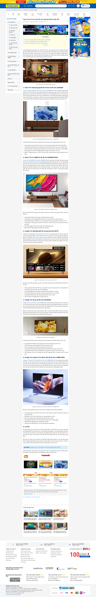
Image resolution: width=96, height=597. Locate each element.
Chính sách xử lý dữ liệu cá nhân (28, 560)
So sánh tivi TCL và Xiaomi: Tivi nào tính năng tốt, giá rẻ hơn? (45, 447)
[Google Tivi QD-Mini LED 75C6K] (30, 465)
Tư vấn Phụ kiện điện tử (13, 43)
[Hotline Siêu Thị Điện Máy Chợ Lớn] (45, 495)
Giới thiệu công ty (10, 551)
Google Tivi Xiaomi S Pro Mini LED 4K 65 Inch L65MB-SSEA (38, 360)
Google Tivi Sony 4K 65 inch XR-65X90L (33, 302)
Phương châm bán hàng (11, 554)
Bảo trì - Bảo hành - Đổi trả (27, 552)
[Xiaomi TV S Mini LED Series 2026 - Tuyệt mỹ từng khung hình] (45, 30)
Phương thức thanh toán (56, 554)
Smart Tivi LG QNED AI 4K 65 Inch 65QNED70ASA (36, 160)
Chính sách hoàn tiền (25, 551)
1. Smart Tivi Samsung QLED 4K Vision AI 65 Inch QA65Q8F (37, 39)
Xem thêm (45, 45)
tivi (38, 450)
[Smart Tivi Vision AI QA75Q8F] (60, 465)
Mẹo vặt (10, 78)
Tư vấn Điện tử (25, 10)
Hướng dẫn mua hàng (56, 552)
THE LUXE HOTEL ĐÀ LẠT (55, 574)
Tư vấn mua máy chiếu (13, 48)
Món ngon (10, 89)
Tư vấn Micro (12, 40)
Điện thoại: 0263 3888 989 (54, 580)
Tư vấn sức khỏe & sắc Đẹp (13, 74)
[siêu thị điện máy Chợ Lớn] (13, 6)
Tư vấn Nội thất (11, 70)
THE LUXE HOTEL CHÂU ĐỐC (78, 574)
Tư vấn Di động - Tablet (12, 57)
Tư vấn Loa (12, 34)
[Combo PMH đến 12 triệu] (80, 48)
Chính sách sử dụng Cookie (27, 558)
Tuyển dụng (8, 560)
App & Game (11, 82)
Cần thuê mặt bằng (10, 558)
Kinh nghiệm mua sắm (16, 10)
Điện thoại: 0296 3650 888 (76, 580)
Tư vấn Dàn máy (13, 27)
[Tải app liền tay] (80, 27)
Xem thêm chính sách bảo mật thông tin (13, 594)
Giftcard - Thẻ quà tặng (41, 552)
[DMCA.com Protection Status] (71, 588)
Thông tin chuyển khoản (56, 551)
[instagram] (89, 549)
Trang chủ (8, 10)
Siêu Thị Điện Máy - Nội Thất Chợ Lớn (31, 497)
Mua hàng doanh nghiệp (11, 556)
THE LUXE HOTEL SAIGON (33, 574)
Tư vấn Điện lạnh (12, 52)
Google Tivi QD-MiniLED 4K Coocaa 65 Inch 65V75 (36, 234)
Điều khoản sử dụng (25, 556)
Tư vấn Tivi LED (13, 25)
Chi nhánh (72, 5)
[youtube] (87, 549)
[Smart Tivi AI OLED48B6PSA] (45, 465)
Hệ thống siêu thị (9, 552)
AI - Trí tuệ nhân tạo (12, 86)
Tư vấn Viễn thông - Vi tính (13, 65)
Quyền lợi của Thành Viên (41, 551)
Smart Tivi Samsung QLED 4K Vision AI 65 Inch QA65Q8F (37, 90)
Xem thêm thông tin (85, 556)
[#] (64, 589)
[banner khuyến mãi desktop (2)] (48, 2)
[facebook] (84, 549)
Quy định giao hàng (25, 554)
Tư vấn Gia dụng (12, 61)
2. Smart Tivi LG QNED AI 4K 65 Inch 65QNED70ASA (35, 41)
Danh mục (29, 5)
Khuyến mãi (53, 556)
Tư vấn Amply (12, 37)
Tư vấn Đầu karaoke (12, 31)
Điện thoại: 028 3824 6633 (32, 580)
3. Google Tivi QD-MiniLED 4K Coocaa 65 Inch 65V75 (35, 43)
